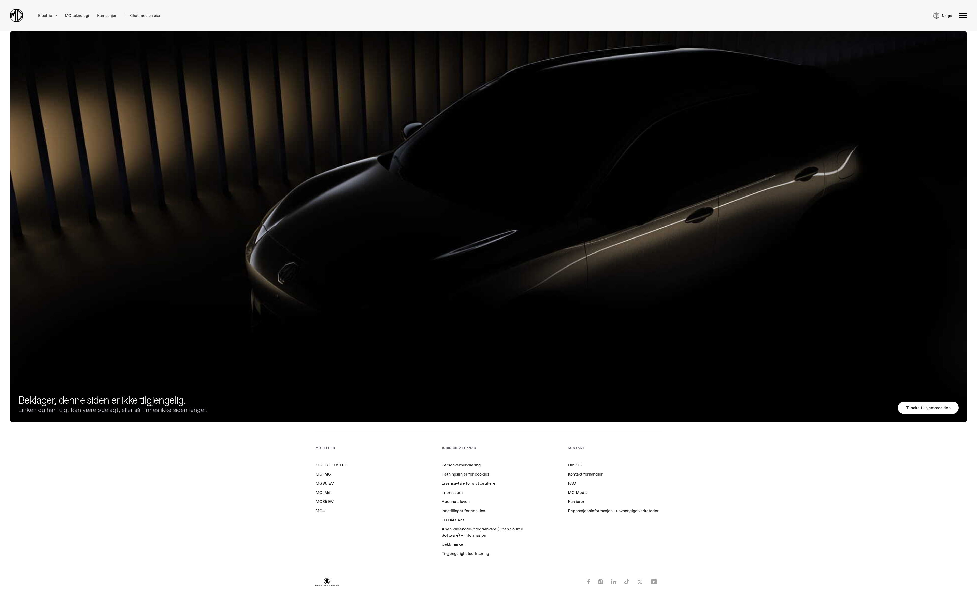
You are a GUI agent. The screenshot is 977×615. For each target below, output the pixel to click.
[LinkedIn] (613, 582)
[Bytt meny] (961, 15)
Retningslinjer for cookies (465, 474)
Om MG (575, 465)
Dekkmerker (453, 544)
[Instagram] (600, 582)
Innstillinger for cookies (463, 511)
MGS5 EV (324, 501)
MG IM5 (323, 492)
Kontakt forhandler (585, 474)
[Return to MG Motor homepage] (16, 15)
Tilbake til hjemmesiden (928, 407)
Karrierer (576, 501)
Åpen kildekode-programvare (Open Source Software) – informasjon (482, 532)
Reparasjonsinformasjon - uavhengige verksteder (613, 510)
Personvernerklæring (461, 465)
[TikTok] (626, 582)
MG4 (320, 510)
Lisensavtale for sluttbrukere (468, 483)
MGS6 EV (324, 483)
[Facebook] (588, 582)
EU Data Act (453, 520)
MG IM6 (323, 474)
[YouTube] (654, 582)
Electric (45, 15)
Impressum (452, 492)
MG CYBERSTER (331, 465)
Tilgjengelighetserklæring (465, 553)
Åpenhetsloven (456, 501)
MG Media (577, 492)
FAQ (572, 483)
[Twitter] (639, 582)
